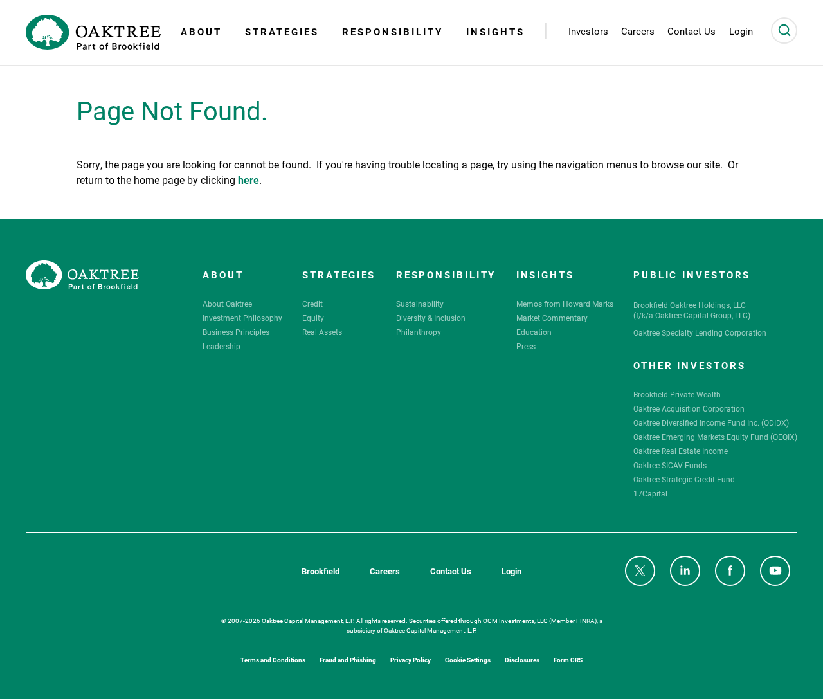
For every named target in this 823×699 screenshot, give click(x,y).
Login (511, 571)
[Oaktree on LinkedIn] (685, 571)
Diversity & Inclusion (431, 318)
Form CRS (568, 660)
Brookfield (320, 571)
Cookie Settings (468, 660)
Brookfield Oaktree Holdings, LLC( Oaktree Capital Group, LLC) (691, 310)
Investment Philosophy (242, 318)
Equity (313, 318)
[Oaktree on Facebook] (730, 571)
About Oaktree (227, 303)
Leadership (221, 346)
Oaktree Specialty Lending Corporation (699, 332)
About (201, 31)
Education (534, 332)
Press (526, 346)
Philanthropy (418, 332)
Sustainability (420, 303)
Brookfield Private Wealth (677, 394)
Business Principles (236, 332)
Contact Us (450, 571)
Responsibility (392, 31)
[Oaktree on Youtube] (775, 571)
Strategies (282, 31)
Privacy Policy (410, 660)
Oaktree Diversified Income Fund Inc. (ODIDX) (711, 422)
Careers (385, 571)
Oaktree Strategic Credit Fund (684, 479)
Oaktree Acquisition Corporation (689, 408)
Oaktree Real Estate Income (680, 451)
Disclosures (522, 660)
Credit (312, 303)
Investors (588, 31)
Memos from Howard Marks (564, 303)
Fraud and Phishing (348, 660)
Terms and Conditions (272, 660)
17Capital (650, 493)
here (248, 179)
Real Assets (322, 332)
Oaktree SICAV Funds (670, 465)
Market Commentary (552, 318)
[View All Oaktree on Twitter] (640, 571)
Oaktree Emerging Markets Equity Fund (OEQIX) (715, 436)
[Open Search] (784, 30)
